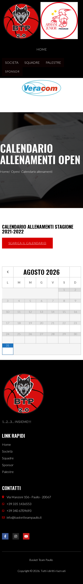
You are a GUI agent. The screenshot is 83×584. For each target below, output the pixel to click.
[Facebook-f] (5, 536)
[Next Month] (75, 272)
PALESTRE (53, 62)
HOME (41, 49)
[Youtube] (26, 536)
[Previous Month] (7, 272)
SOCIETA (11, 62)
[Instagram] (15, 536)
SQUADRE (32, 62)
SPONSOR (12, 71)
